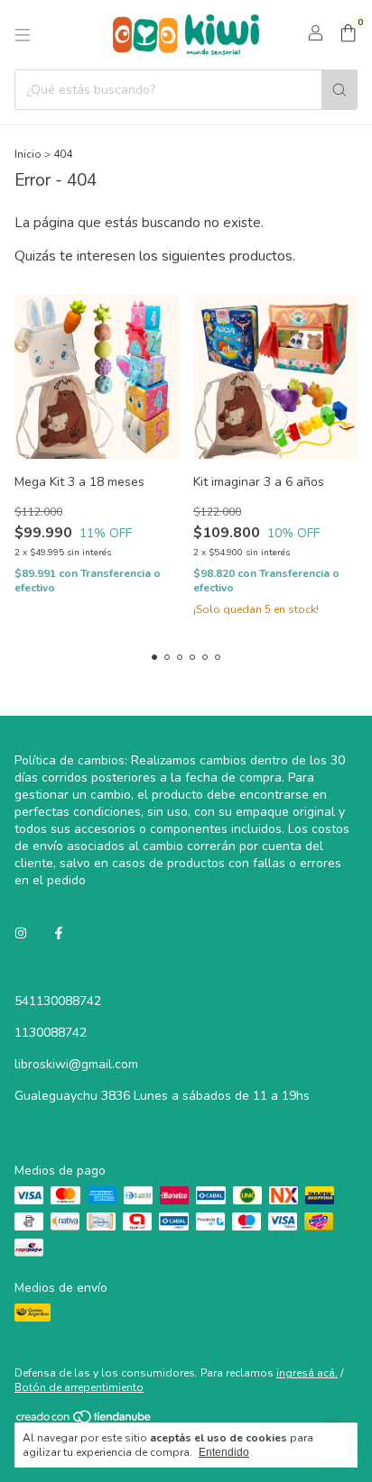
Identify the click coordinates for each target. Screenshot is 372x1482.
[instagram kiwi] (20, 933)
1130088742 (50, 1032)
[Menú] (22, 35)
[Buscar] (339, 89)
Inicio (28, 154)
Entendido (224, 1452)
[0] (348, 35)
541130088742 (57, 1001)
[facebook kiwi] (58, 933)
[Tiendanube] (84, 1420)
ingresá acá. (307, 1373)
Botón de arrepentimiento (79, 1387)
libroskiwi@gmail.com (76, 1064)
